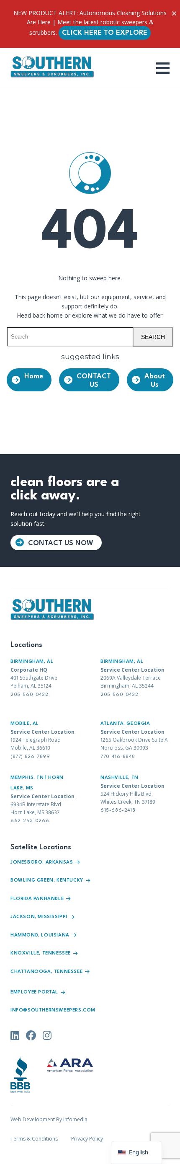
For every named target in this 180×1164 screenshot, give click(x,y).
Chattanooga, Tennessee (46, 972)
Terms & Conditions (34, 1138)
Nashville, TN (119, 778)
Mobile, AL (24, 724)
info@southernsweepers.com (52, 1010)
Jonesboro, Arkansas (41, 862)
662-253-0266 (29, 821)
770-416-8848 (117, 757)
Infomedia (75, 1119)
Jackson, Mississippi (38, 917)
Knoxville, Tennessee (40, 953)
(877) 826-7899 (30, 757)
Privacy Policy (87, 1138)
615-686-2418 (117, 810)
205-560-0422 (29, 695)
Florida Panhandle (37, 899)
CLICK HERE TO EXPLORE (104, 32)
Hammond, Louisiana (39, 935)
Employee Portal (34, 992)
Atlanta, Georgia (125, 724)
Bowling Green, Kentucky (46, 880)
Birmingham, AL (31, 662)
